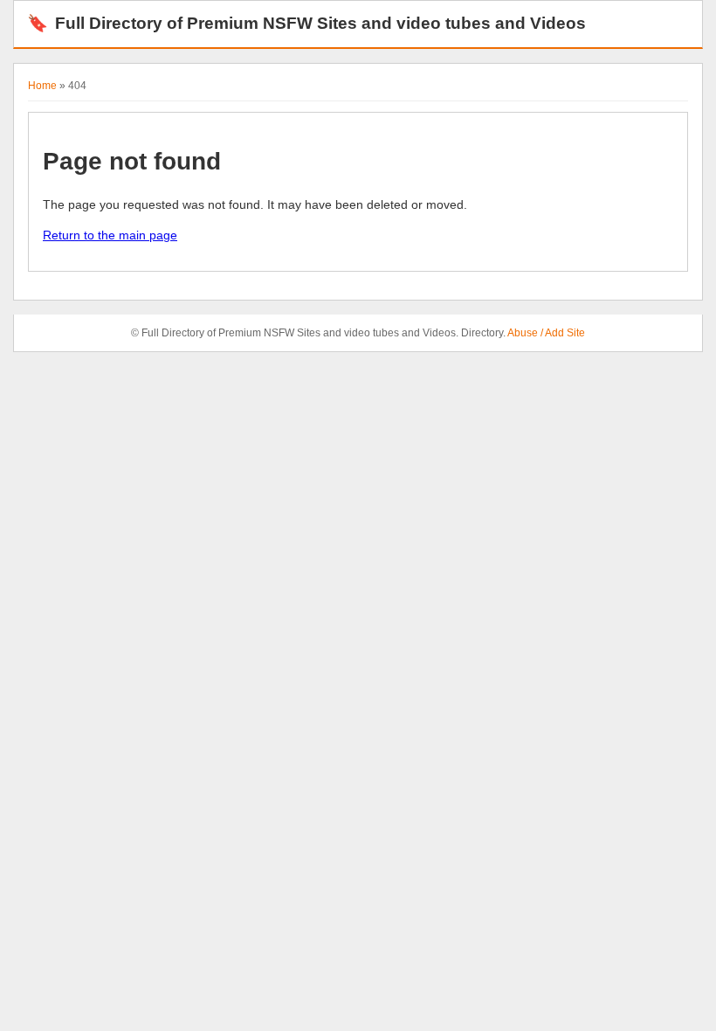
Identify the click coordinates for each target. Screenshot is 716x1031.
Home (42, 86)
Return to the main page (110, 235)
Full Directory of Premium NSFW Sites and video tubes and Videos (306, 23)
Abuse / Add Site (546, 333)
